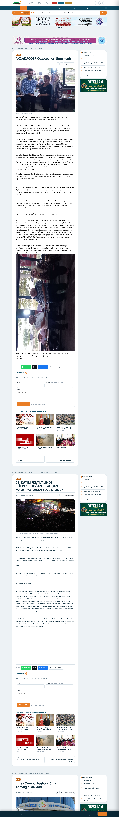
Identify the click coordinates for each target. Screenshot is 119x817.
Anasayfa (16, 8)
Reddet (93, 814)
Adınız (18, 382)
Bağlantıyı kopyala (69, 64)
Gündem (23, 8)
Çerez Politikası (48, 814)
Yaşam (75, 8)
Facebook (44, 367)
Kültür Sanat (67, 8)
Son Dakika (78, 3)
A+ (61, 64)
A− (58, 64)
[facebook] (106, 8)
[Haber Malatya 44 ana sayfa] (17, 3)
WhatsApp (27, 367)
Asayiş (30, 8)
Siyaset (36, 8)
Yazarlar (70, 3)
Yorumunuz (20, 389)
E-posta (54, 382)
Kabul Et (102, 814)
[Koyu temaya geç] (101, 3)
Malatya (81, 8)
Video (61, 3)
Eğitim (49, 8)
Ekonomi (42, 8)
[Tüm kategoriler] (105, 3)
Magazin (88, 8)
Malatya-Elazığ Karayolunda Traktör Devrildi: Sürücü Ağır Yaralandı (52, 13)
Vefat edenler (97, 8)
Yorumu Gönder (23, 404)
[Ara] (97, 3)
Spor (54, 8)
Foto (55, 3)
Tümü (103, 12)
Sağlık (59, 8)
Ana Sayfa (14, 48)
